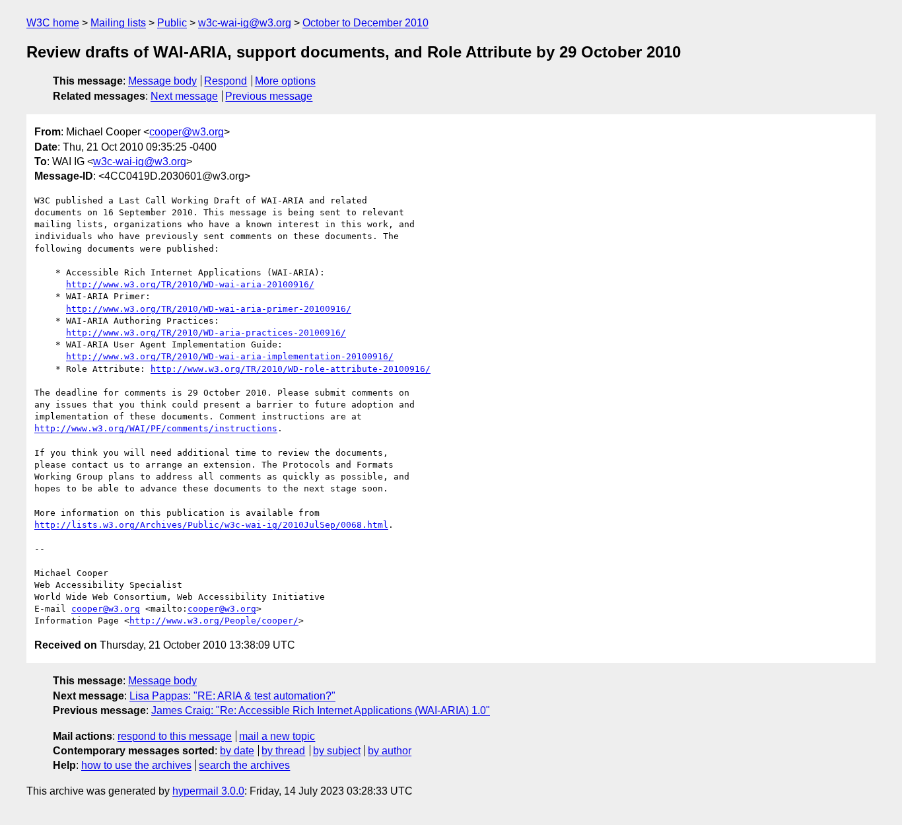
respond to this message (175, 736)
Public (172, 22)
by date (237, 750)
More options (285, 81)
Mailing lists (118, 22)
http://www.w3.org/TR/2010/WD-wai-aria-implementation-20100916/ (230, 356)
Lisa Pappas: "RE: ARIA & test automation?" (232, 695)
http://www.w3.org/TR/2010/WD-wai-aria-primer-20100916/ (208, 309)
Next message (184, 96)
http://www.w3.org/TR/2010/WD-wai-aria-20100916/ (190, 284)
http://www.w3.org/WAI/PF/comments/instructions (155, 428)
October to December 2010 (365, 22)
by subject (337, 750)
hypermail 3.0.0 (208, 791)
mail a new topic (277, 736)
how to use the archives (136, 765)
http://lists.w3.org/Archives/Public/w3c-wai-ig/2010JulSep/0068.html (211, 525)
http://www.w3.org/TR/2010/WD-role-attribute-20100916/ (291, 369)
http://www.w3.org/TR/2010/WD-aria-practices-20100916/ (206, 333)
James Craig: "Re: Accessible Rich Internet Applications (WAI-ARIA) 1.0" (320, 710)
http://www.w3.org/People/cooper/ (213, 621)
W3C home (52, 22)
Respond (225, 81)
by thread (283, 750)
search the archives (244, 765)
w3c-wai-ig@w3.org (244, 22)
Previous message (268, 96)
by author (389, 750)
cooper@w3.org (186, 131)
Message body (162, 81)
